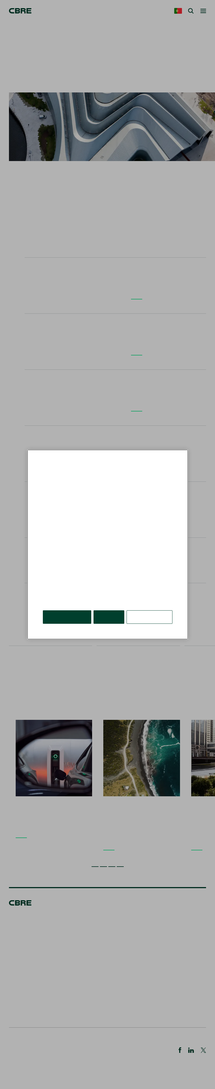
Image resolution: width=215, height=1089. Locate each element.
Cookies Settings (149, 617)
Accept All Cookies (67, 617)
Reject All (109, 617)
